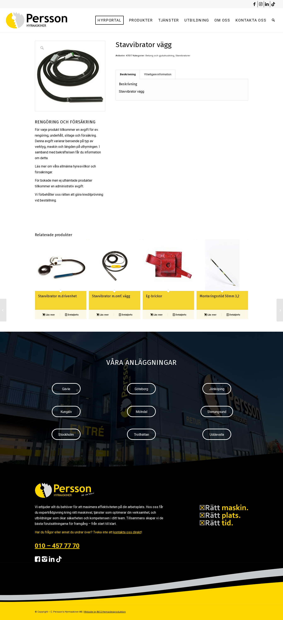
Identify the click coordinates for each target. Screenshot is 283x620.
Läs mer (50, 314)
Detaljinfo (73, 314)
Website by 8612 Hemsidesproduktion (105, 611)
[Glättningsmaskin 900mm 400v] (280, 310)
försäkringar (43, 172)
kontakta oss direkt (127, 532)
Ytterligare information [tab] (157, 74)
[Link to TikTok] (273, 4)
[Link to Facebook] (255, 4)
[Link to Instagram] (261, 4)
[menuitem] (109, 20)
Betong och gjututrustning (159, 55)
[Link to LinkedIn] (267, 4)
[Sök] (273, 20)
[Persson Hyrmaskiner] (45, 20)
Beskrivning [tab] (128, 74)
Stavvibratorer (182, 55)
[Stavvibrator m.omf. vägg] (3, 310)
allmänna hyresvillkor (75, 166)
